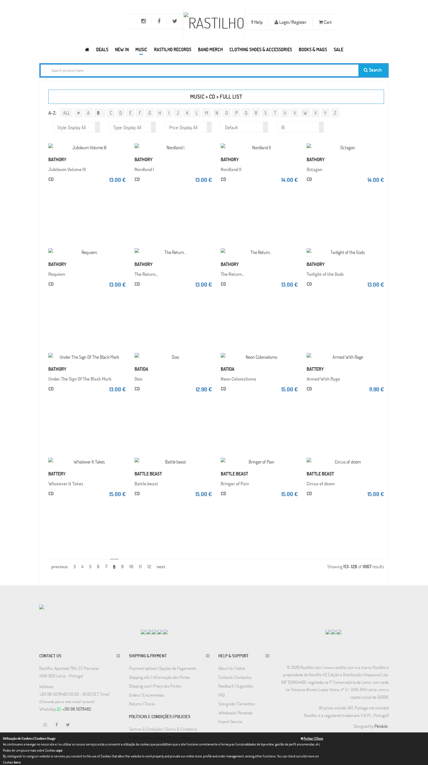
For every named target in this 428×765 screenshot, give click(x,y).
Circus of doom (321, 483)
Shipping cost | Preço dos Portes (155, 686)
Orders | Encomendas (146, 695)
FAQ (221, 695)
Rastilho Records (172, 49)
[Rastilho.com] (87, 49)
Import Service (230, 721)
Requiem (56, 274)
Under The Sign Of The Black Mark (80, 379)
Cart (327, 22)
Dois (139, 379)
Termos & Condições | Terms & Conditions (163, 729)
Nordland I (144, 169)
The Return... (146, 274)
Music (141, 49)
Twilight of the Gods (325, 274)
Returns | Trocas (142, 704)
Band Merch (210, 49)
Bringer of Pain (235, 483)
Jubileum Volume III (67, 169)
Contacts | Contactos (235, 677)
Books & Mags (313, 49)
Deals (102, 49)
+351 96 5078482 (77, 709)
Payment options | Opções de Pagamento (162, 668)
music (197, 96)
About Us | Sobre (231, 668)
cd (212, 96)
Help (258, 22)
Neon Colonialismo (238, 379)
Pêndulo (381, 726)
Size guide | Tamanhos (236, 704)
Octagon (314, 169)
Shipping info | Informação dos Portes (159, 677)
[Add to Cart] (120, 141)
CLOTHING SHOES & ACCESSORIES (260, 49)
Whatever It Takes (65, 483)
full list (231, 96)
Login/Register (292, 22)
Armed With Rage (323, 379)
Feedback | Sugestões (235, 686)
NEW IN (122, 49)
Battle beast (146, 483)
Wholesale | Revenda (235, 713)
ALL (66, 113)
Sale (338, 49)
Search (375, 70)
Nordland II (231, 169)
